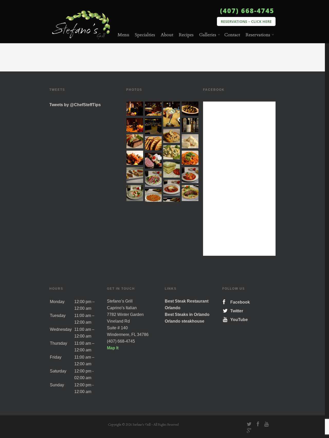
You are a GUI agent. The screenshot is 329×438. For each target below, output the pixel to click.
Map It (112, 348)
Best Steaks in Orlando (187, 314)
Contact (232, 35)
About (167, 35)
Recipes (186, 35)
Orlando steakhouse (184, 321)
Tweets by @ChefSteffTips (75, 105)
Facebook (239, 302)
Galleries (207, 35)
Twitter (235, 311)
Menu (123, 35)
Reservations (258, 35)
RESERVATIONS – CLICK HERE (246, 21)
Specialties (145, 35)
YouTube (238, 319)
